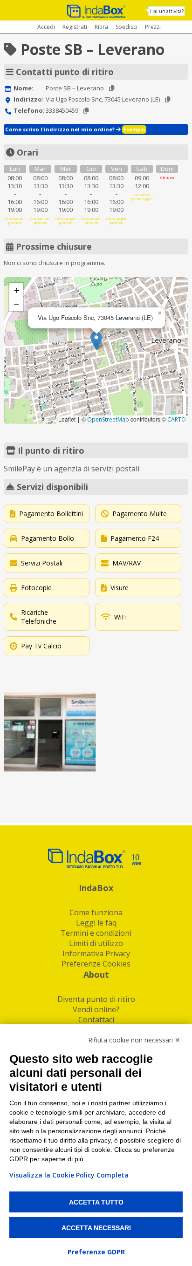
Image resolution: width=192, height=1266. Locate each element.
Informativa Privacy (96, 953)
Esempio (134, 129)
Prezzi (153, 27)
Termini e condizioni (96, 933)
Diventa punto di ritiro (96, 999)
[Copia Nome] (111, 88)
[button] (96, 340)
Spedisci (126, 27)
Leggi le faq (96, 923)
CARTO (176, 419)
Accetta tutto (96, 1202)
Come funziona (96, 912)
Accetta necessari (96, 1228)
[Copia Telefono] (86, 111)
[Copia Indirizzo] (167, 99)
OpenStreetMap (108, 419)
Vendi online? (96, 1009)
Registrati (74, 27)
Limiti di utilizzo (96, 943)
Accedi (46, 27)
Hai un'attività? (167, 11)
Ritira (101, 27)
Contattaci (96, 1019)
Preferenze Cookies (96, 964)
